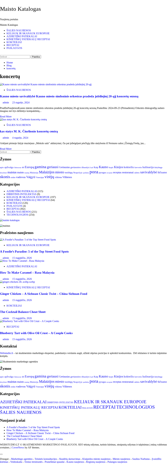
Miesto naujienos (121, 459)
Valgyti (30, 177)
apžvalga (9, 167)
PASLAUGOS (14, 48)
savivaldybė (148, 172)
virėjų (49, 176)
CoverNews (18, 447)
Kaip (96, 167)
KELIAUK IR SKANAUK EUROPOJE (28, 33)
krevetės (138, 167)
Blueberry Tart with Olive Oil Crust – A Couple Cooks (36, 333)
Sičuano (162, 172)
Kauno (103, 167)
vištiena (58, 177)
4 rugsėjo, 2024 (20, 137)
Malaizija (34, 172)
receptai (109, 173)
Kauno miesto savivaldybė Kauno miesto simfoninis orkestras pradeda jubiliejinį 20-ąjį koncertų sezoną (69, 96)
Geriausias (64, 167)
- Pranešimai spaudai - (55, 461)
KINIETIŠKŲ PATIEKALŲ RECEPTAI (28, 39)
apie (2, 167)
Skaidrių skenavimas (69, 459)
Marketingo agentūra (21, 459)
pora (94, 171)
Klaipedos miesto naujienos (96, 459)
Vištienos (67, 177)
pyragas (102, 172)
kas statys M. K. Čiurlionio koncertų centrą (29, 131)
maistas (12, 172)
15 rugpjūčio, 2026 (22, 257)
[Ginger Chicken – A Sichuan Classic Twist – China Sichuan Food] (17, 281)
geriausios (75, 167)
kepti (111, 167)
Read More (6, 116)
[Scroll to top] (1, 450)
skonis (5, 177)
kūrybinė (3, 173)
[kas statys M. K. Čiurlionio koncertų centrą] (23, 119)
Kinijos (118, 167)
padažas (86, 173)
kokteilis (129, 167)
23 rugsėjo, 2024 (21, 102)
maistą (26, 173)
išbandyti (85, 167)
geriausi (52, 167)
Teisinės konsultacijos (46, 459)
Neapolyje (77, 172)
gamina (40, 167)
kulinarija (148, 167)
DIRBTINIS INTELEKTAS (21, 194)
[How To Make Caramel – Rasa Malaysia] (22, 260)
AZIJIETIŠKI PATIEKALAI (22, 36)
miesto (59, 172)
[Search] (1, 53)
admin (6, 102)
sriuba (13, 177)
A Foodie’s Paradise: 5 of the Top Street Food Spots (34, 251)
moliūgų (69, 172)
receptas (117, 172)
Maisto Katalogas (20, 9)
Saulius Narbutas (141, 459)
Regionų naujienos (95, 461)
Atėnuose (17, 167)
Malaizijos (46, 172)
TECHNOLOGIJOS (17, 214)
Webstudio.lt (6, 353)
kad (91, 167)
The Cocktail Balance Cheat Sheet (23, 312)
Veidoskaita (16, 461)
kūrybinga (158, 167)
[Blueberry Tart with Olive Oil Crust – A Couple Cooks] (29, 321)
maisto (20, 172)
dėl (23, 167)
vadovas (21, 177)
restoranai (128, 172)
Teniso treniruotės (33, 461)
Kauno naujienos (75, 461)
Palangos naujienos (117, 461)
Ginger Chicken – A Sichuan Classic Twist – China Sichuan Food (43, 293)
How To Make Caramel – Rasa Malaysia (27, 272)
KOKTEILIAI (14, 42)
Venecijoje (40, 177)
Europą (29, 167)
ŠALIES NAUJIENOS (19, 30)
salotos (137, 173)
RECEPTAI (13, 45)
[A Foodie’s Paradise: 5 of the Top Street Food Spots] (28, 239)
